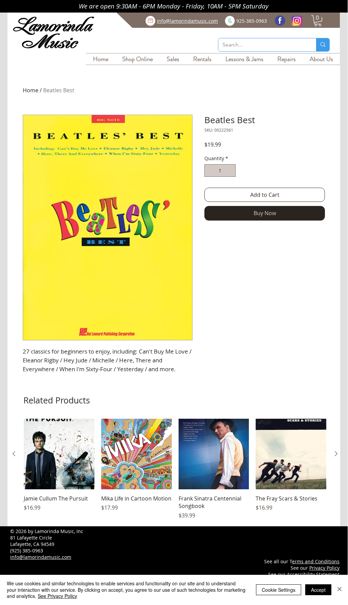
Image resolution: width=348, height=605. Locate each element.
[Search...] (322, 44)
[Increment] (230, 170)
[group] (175, 469)
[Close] (339, 589)
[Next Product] (336, 454)
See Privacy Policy (57, 595)
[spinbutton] (220, 170)
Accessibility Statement (313, 574)
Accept (318, 589)
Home (30, 90)
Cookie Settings (278, 589)
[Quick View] (59, 454)
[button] (317, 20)
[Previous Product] (14, 454)
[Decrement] (209, 170)
